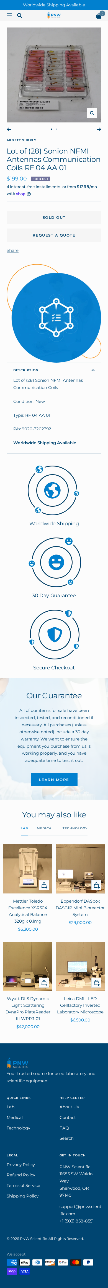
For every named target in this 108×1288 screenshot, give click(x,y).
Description (25, 370)
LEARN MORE (54, 779)
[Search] (19, 16)
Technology (75, 828)
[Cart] (98, 17)
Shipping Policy (22, 1196)
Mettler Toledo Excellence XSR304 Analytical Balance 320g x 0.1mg (27, 911)
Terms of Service (23, 1185)
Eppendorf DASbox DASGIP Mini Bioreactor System (80, 907)
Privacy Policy (21, 1164)
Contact (68, 1117)
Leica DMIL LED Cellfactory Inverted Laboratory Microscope (80, 1005)
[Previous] (9, 129)
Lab (24, 828)
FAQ (64, 1128)
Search (67, 1138)
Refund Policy (21, 1174)
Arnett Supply (21, 140)
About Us (69, 1106)
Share (13, 250)
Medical (45, 828)
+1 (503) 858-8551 (77, 1221)
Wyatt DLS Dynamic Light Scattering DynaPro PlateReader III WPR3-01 (28, 1008)
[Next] (99, 129)
